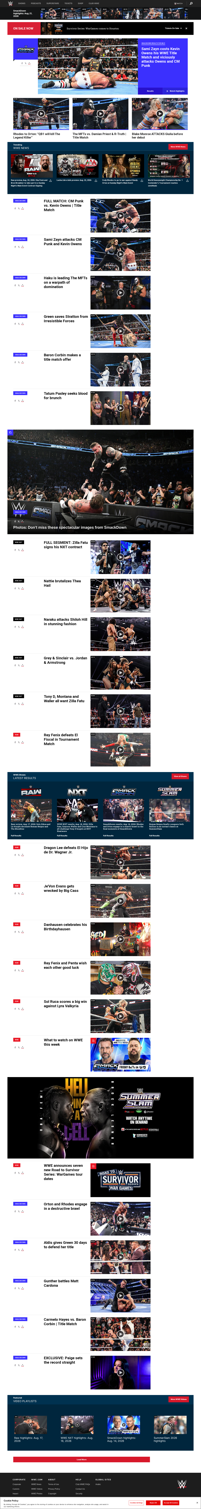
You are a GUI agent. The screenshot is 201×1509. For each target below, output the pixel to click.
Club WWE (94, 3)
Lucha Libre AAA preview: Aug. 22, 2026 (74, 180)
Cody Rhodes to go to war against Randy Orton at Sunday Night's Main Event (120, 181)
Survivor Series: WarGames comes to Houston (93, 28)
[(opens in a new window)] (52, 28)
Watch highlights (177, 91)
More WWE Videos (179, 1399)
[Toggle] (29, 63)
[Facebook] (22, 63)
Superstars (53, 3)
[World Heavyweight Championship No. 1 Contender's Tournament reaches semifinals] (169, 166)
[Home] (10, 3)
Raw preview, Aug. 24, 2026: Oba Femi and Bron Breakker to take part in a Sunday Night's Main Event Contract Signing (29, 183)
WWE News (36, 1484)
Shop (80, 3)
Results (150, 91)
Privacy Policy (54, 1489)
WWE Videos (36, 1489)
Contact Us (80, 1489)
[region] (100, 1503)
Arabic (98, 1484)
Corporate (17, 1484)
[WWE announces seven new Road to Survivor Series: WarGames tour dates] (120, 1180)
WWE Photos (36, 1494)
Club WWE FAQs (83, 1484)
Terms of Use (53, 1484)
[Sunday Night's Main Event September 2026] (123, 166)
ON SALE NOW (23, 28)
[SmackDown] (100, 482)
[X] (25, 63)
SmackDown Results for (153, 43)
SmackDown (20, 201)
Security (79, 1494)
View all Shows (180, 776)
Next (195, 803)
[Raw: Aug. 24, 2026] (32, 166)
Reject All (153, 1503)
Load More (82, 1459)
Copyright (52, 1494)
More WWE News (178, 147)
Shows (21, 3)
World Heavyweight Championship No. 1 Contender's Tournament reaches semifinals (165, 183)
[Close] (197, 1502)
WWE (17, 1040)
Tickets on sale (172, 28)
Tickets (68, 3)
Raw (16, 735)
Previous (6, 803)
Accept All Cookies (171, 1503)
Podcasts (36, 3)
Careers (16, 1489)
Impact (15, 1494)
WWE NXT (18, 542)
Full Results (16, 835)
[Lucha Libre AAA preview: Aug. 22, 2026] (78, 166)
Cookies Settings (136, 1503)
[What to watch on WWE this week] (120, 1054)
